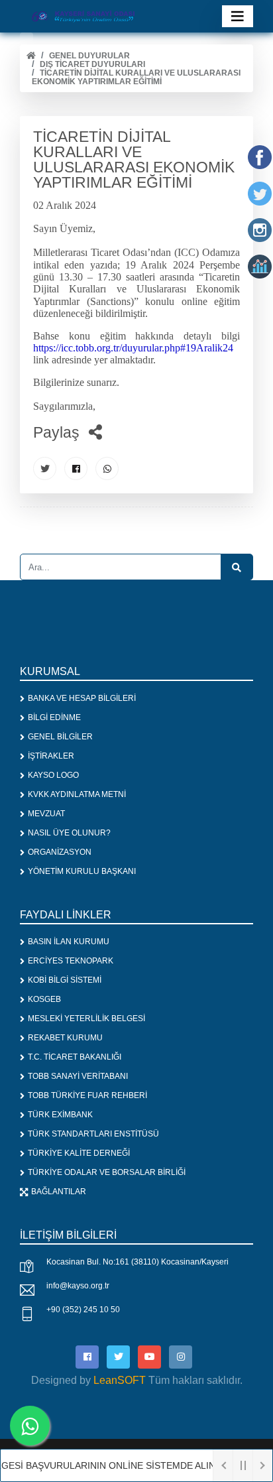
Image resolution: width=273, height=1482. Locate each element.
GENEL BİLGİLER (60, 736)
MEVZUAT (46, 813)
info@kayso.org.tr (77, 1285)
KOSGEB (44, 999)
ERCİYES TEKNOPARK (70, 960)
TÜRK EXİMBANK (60, 1114)
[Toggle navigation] (237, 16)
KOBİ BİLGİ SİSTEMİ (64, 980)
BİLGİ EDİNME (54, 717)
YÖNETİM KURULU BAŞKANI (82, 871)
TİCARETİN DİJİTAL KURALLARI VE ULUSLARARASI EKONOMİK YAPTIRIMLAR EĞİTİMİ (136, 77)
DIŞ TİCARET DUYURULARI (92, 64)
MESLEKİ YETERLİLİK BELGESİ (86, 1018)
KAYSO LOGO (53, 775)
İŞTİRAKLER (51, 756)
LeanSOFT (119, 1380)
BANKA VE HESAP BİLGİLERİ (82, 698)
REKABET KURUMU (65, 1037)
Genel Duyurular (89, 55)
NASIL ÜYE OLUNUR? (69, 832)
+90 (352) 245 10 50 (83, 1309)
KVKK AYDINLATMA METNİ (77, 794)
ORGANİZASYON (59, 852)
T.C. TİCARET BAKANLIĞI (74, 1057)
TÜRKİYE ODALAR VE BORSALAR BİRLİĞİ (107, 1172)
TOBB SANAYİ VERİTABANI (78, 1076)
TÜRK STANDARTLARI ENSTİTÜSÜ (93, 1134)
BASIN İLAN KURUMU (68, 941)
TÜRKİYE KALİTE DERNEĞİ (79, 1153)
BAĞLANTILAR (58, 1191)
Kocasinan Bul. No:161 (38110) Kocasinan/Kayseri (137, 1261)
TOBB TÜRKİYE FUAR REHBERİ (87, 1095)
